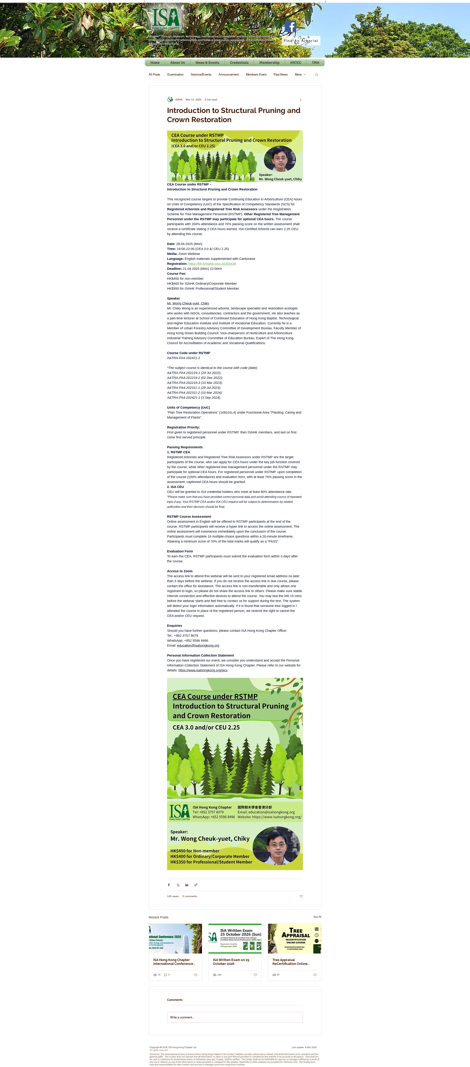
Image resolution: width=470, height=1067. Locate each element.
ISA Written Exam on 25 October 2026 (231, 962)
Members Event (256, 74)
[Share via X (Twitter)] (178, 885)
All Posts (154, 74)
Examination (175, 74)
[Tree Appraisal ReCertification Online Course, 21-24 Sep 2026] (294, 939)
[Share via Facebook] (169, 885)
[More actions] (301, 99)
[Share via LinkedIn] (187, 885)
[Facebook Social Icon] (290, 26)
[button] (316, 74)
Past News (281, 74)
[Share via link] (196, 885)
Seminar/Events (201, 74)
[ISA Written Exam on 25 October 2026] (235, 939)
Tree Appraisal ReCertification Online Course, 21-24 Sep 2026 (290, 962)
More (298, 74)
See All (317, 916)
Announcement (229, 74)
